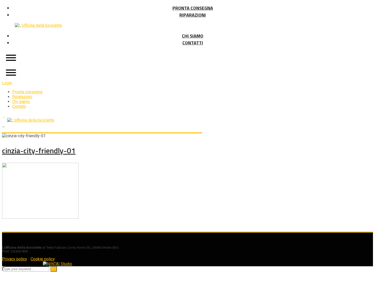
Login (7, 82)
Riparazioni (22, 96)
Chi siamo (21, 101)
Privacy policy (14, 259)
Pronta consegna (27, 91)
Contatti (19, 106)
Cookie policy (43, 259)
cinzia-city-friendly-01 (39, 150)
